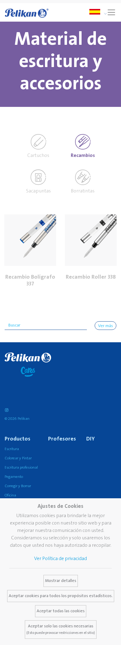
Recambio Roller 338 (91, 277)
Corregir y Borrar (18, 486)
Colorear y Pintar (18, 458)
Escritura (12, 449)
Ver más (105, 325)
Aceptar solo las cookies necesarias (60, 629)
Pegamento (14, 477)
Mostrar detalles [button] (60, 580)
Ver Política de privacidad (60, 558)
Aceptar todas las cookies (61, 611)
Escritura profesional (21, 468)
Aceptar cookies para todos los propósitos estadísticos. (61, 595)
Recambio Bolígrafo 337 (30, 280)
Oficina (10, 495)
